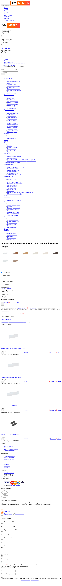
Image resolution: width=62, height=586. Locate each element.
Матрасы (7, 153)
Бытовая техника (9, 78)
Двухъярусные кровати (13, 205)
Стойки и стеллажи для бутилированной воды (20, 192)
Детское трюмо (11, 123)
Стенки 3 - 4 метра (12, 104)
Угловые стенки (11, 108)
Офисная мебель (9, 176)
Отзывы (6, 12)
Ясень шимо (5, 284)
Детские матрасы (12, 119)
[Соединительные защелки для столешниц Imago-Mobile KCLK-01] (13, 431)
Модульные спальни (13, 209)
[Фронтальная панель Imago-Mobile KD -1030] (13, 345)
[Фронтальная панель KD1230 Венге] (55, 256)
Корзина (6, 514)
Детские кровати (12, 117)
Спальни (6, 202)
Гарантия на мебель (9, 456)
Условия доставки (9, 457)
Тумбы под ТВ (11, 106)
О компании (7, 13)
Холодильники (11, 93)
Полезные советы (9, 459)
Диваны (6, 133)
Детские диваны (11, 114)
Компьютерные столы (13, 221)
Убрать (19, 302)
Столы (6, 217)
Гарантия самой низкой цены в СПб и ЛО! (12, 313)
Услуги (6, 447)
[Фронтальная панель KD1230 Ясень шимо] (15, 264)
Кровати (9, 206)
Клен (3, 278)
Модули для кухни (12, 173)
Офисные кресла (12, 186)
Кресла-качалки (11, 149)
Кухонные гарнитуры (13, 170)
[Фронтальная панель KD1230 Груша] (26, 256)
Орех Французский (7, 281)
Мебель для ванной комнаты (12, 162)
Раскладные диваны (12, 138)
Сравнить (12, 302)
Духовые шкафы (11, 84)
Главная (6, 59)
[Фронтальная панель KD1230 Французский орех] (16, 256)
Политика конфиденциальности (9, 507)
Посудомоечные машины (14, 90)
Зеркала (6, 140)
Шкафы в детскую (12, 132)
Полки (6, 195)
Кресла (6, 143)
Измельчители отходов (13, 86)
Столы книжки (11, 227)
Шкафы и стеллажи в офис (14, 194)
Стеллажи (10, 236)
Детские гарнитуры (12, 113)
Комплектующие (8, 62)
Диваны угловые (12, 136)
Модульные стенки (12, 101)
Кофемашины (11, 87)
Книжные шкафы (12, 233)
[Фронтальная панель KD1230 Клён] (36, 256)
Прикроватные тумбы (13, 212)
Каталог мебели (8, 446)
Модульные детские (12, 126)
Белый (4, 270)
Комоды (6, 141)
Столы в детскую (12, 129)
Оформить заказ (19, 514)
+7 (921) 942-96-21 (9, 21)
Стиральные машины (13, 91)
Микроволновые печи (13, 89)
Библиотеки (10, 98)
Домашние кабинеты (13, 180)
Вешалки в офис (11, 179)
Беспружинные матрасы (14, 156)
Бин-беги (9, 146)
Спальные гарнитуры (13, 213)
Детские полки (11, 120)
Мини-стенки (11, 99)
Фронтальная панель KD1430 (9, 406)
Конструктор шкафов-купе (11, 449)
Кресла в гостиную (12, 147)
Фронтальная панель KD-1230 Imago (11, 377)
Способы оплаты (15, 485)
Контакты (6, 18)
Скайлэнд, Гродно (6, 288)
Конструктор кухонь (9, 15)
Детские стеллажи (12, 121)
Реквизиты (7, 466)
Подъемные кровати (13, 210)
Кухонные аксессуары (13, 168)
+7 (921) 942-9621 (5, 48)
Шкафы (6, 230)
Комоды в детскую (12, 124)
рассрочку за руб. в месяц (27, 308)
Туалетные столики (12, 215)
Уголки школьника (12, 130)
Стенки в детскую (12, 127)
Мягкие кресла (11, 150)
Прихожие (7, 197)
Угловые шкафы (11, 238)
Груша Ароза (6, 275)
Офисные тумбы (11, 189)
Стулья (6, 229)
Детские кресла (11, 116)
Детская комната (9, 110)
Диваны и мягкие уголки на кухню (17, 167)
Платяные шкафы (12, 235)
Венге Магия (6, 272)
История (6, 464)
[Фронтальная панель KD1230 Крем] (46, 256)
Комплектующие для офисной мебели (14, 63)
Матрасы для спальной (13, 208)
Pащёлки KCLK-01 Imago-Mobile (10, 434)
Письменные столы (12, 225)
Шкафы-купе (11, 239)
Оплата (6, 9)
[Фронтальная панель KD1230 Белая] (6, 256)
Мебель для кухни (9, 164)
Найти (2, 74)
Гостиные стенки (9, 95)
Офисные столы (11, 188)
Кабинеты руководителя (14, 182)
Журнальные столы (12, 220)
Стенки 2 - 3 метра (12, 102)
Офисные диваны (12, 185)
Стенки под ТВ (11, 105)
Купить (6, 302)
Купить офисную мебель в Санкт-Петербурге (13, 322)
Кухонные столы (12, 171)
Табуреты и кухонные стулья (15, 174)
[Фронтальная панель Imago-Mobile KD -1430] (13, 403)
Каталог (6, 8)
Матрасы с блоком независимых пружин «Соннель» (21, 161)
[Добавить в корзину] (2, 303)
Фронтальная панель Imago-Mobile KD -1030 (13, 348)
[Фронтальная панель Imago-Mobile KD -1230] (13, 374)
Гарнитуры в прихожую (14, 200)
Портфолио (7, 16)
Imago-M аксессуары (9, 65)
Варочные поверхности (13, 81)
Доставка (6, 11)
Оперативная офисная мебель (15, 183)
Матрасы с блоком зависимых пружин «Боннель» (21, 159)
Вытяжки (10, 83)
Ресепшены (10, 191)
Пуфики (9, 151)
